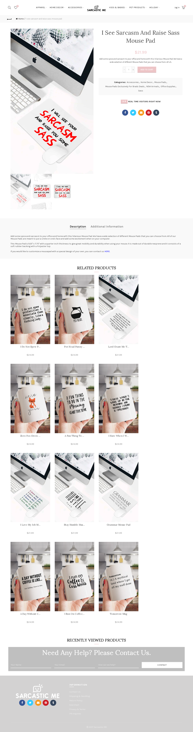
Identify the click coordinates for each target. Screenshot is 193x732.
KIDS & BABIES (117, 7)
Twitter (133, 113)
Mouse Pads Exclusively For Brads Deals (124, 86)
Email (141, 113)
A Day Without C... (30, 613)
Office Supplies (168, 86)
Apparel (40, 7)
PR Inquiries (75, 713)
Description (78, 226)
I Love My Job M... (30, 524)
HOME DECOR (57, 7)
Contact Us (75, 692)
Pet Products (137, 7)
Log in (177, 7)
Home (21, 19)
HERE (107, 251)
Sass (140, 90)
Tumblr (156, 113)
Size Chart (74, 705)
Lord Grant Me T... (118, 346)
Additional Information (107, 226)
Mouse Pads (160, 82)
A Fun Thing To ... (74, 435)
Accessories (133, 82)
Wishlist (17, 6)
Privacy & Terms (77, 709)
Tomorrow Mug (118, 613)
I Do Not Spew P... (30, 346)
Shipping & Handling (79, 696)
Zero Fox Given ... (30, 435)
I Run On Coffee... (74, 613)
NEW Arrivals (152, 86)
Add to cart (147, 69)
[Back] (9, 19)
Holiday (153, 7)
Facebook (125, 113)
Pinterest (149, 113)
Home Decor (146, 82)
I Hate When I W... (118, 435)
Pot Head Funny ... (74, 346)
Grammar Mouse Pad (118, 524)
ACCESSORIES (75, 7)
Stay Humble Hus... (74, 524)
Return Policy (75, 700)
